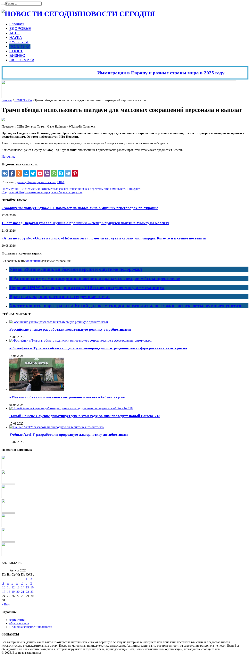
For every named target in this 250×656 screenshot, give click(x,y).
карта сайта (17, 619)
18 (8, 591)
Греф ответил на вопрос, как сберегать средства (42, 192)
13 (18, 587)
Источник (8, 156)
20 (18, 591)
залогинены (33, 260)
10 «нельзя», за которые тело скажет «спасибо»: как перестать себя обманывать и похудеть (71, 188)
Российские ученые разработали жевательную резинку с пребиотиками (70, 329)
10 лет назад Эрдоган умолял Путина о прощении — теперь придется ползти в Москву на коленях (85, 223)
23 (32, 591)
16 (32, 587)
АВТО (14, 33)
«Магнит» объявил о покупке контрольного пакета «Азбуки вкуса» (67, 397)
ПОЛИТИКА (19, 46)
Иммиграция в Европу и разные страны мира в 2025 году (153, 72)
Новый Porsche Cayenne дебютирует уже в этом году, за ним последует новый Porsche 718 (84, 416)
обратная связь (19, 623)
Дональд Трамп (25, 182)
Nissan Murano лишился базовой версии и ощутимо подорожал (75, 269)
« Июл (6, 604)
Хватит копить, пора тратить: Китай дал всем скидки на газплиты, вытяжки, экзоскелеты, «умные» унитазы (126, 305)
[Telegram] (68, 173)
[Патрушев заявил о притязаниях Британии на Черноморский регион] (8, 511)
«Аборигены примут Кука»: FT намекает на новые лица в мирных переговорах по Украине (80, 208)
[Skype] (61, 173)
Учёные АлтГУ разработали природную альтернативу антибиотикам (68, 434)
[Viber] (47, 173)
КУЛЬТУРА (19, 42)
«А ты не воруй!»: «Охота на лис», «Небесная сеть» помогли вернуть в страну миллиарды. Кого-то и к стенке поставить (104, 238)
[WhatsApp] (54, 173)
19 (13, 591)
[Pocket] (40, 173)
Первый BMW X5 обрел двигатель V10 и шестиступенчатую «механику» (86, 287)
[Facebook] (12, 173)
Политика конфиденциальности (30, 626)
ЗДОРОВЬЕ (20, 28)
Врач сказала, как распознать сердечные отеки (59, 296)
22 (27, 591)
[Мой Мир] (26, 173)
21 (22, 591)
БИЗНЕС (17, 55)
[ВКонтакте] (5, 173)
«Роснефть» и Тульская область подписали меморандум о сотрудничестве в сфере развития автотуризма (98, 348)
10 (3, 587)
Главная (16, 24)
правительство (46, 182)
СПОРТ (16, 51)
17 (3, 591)
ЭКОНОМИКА (21, 60)
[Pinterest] (75, 173)
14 (22, 587)
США (60, 182)
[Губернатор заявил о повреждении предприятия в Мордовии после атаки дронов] (8, 555)
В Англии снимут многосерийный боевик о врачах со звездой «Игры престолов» (94, 278)
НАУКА (15, 37)
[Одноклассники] (19, 173)
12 (13, 587)
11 (8, 587)
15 (27, 587)
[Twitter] (33, 173)
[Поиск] (3, 4)
